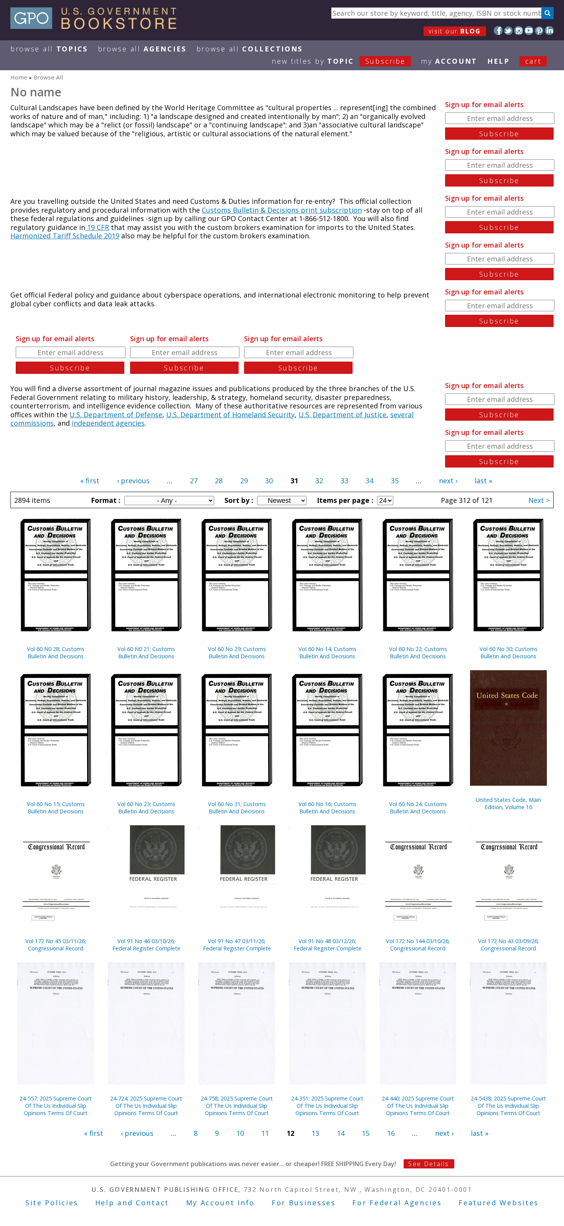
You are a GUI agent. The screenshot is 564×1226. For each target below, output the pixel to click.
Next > (539, 500)
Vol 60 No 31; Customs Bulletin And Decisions (237, 807)
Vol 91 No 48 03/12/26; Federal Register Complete (327, 944)
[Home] (96, 26)
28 (219, 480)
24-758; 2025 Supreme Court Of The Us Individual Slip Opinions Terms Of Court (237, 1106)
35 (395, 480)
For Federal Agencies (397, 1202)
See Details (428, 1164)
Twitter (508, 30)
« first (89, 480)
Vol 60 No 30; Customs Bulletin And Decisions (509, 652)
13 (315, 1133)
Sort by (237, 500)
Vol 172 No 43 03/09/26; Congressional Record (508, 944)
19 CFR (97, 227)
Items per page (344, 500)
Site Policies (51, 1202)
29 (244, 480)
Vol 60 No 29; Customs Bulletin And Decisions (237, 652)
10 (240, 1133)
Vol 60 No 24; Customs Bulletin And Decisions (418, 807)
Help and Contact (132, 1202)
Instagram (518, 30)
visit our (455, 31)
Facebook (498, 30)
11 (265, 1133)
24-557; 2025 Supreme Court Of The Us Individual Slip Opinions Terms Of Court (56, 1106)
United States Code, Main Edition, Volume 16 (508, 803)
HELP (498, 61)
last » (483, 480)
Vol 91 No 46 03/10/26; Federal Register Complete (146, 944)
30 (269, 480)
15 (365, 1133)
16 (391, 1133)
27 (194, 480)
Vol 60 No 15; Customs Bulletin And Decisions (56, 807)
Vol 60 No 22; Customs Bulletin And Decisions (418, 652)
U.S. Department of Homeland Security (230, 414)
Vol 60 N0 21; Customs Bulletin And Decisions (146, 652)
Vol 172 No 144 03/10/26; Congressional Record (418, 944)
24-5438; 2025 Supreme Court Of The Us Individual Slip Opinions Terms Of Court (508, 1106)
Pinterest (539, 30)
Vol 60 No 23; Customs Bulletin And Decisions (146, 807)
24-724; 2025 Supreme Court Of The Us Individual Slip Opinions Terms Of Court (146, 1106)
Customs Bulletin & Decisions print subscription (282, 210)
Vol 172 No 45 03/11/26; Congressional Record (55, 944)
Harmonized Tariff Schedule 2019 (64, 235)
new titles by (339, 61)
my (449, 61)
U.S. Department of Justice (342, 414)
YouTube (528, 30)
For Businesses (304, 1202)
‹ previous (133, 480)
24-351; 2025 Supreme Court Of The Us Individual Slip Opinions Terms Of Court (327, 1106)
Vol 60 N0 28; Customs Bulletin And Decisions (55, 652)
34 (369, 480)
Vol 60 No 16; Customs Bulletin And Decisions (327, 807)
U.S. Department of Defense (115, 414)
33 (344, 480)
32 (319, 480)
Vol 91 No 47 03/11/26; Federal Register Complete (237, 944)
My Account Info (220, 1202)
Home (18, 77)
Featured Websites (498, 1202)
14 (341, 1133)
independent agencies (108, 423)
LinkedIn (549, 30)
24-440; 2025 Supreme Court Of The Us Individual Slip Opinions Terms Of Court (418, 1106)
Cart (533, 61)
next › (448, 480)
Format (105, 500)
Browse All (49, 48)
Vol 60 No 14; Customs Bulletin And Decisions (327, 652)
